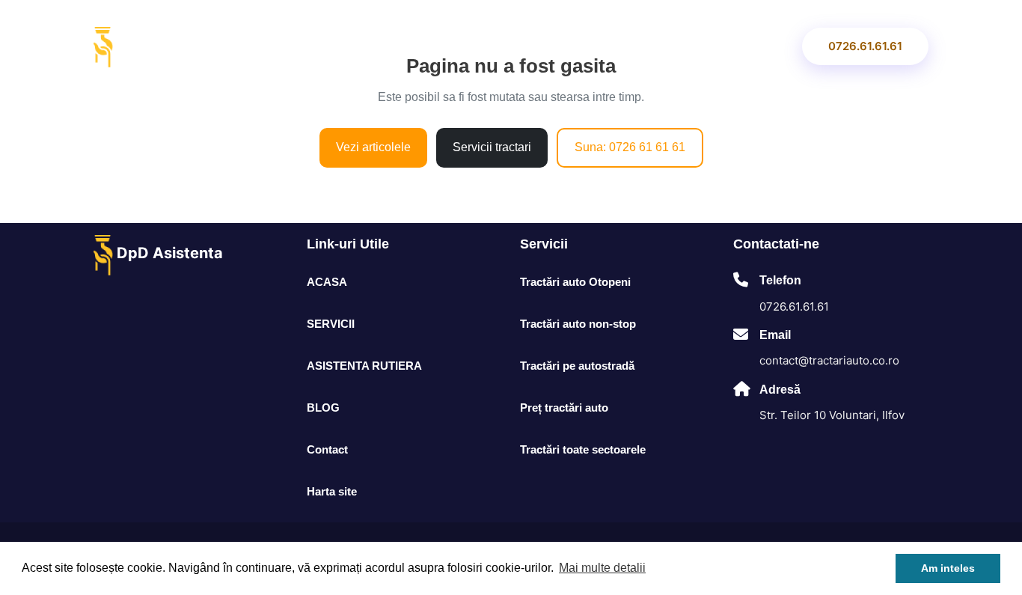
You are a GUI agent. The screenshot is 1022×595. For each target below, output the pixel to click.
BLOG (655, 46)
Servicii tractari (492, 147)
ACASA (301, 46)
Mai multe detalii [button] (602, 567)
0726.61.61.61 (865, 46)
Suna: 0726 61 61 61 (630, 147)
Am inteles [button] (948, 568)
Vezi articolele (373, 147)
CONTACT (749, 46)
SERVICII (396, 46)
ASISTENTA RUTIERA (504, 46)
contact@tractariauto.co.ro (829, 360)
